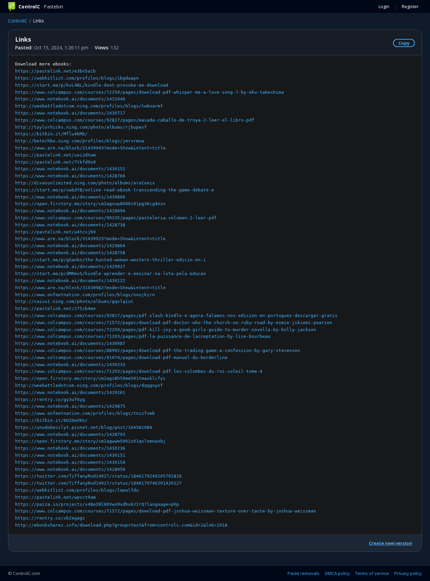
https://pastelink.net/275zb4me (55, 308)
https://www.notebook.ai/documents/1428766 (70, 175)
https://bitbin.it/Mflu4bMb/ (51, 133)
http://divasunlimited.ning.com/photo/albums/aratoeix (85, 182)
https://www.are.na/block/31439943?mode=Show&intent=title (90, 147)
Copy (404, 43)
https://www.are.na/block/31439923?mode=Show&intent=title (90, 238)
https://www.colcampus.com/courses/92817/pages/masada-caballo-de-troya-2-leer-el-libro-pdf (134, 120)
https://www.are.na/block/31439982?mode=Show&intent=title (90, 287)
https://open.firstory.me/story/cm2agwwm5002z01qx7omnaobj (90, 441)
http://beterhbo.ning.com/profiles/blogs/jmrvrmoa (79, 140)
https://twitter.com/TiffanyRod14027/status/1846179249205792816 (98, 476)
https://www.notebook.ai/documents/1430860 (70, 196)
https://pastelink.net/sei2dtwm (55, 155)
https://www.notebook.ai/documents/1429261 (70, 392)
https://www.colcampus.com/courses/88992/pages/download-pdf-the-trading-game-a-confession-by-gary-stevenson (157, 350)
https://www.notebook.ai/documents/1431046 (70, 98)
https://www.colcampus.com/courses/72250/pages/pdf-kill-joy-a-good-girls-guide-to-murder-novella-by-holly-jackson (165, 329)
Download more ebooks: (176, 294)
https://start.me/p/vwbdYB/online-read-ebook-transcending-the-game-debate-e (114, 189)
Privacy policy (408, 573)
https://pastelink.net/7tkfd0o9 (55, 162)
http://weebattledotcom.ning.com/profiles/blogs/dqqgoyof (89, 385)
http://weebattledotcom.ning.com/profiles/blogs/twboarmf (89, 105)
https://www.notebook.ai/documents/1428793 (70, 434)
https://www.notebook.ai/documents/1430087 (70, 343)
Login (384, 6)
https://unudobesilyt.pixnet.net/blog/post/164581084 (83, 427)
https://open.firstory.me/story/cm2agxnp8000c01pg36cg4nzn (90, 203)
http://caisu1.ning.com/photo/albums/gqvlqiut (74, 301)
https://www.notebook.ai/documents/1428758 (70, 252)
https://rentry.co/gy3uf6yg (50, 399)
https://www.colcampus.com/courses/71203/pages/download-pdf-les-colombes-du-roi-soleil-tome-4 (138, 371)
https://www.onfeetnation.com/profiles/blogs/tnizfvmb (85, 413)
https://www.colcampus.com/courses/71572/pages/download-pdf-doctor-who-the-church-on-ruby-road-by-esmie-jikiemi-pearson (173, 322)
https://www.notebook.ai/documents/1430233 (70, 364)
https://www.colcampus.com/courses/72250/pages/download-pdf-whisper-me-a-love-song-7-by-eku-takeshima (149, 92)
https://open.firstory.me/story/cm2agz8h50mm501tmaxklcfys (90, 378)
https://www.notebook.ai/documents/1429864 (70, 245)
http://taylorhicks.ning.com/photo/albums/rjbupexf (81, 127)
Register (410, 6)
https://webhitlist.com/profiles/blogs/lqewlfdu (77, 490)
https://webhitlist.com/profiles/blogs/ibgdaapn (77, 78)
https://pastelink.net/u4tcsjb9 (55, 231)
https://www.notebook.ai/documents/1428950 (70, 469)
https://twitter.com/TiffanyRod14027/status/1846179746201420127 (98, 483)
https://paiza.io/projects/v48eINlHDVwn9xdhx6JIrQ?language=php (97, 504)
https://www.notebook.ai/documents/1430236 (70, 448)
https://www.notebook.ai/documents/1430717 (70, 113)
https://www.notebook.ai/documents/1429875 (70, 406)
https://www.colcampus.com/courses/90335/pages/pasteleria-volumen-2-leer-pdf (116, 217)
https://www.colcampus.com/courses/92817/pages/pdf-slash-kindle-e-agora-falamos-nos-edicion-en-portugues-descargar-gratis (176, 315)
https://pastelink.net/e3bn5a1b (55, 71)
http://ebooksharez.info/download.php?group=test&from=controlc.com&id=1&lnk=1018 (121, 525)
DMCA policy (337, 573)
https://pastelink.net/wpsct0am (55, 497)
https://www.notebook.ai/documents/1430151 (70, 455)
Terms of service (372, 573)
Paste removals (303, 573)
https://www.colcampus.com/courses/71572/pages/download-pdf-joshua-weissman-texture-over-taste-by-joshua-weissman (165, 510)
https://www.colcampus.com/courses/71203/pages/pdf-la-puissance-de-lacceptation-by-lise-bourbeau (142, 336)
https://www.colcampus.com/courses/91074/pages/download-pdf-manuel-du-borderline (121, 357)
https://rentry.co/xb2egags (50, 518)
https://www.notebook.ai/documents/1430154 (70, 462)
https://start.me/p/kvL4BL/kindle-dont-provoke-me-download (91, 85)
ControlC (17, 20)
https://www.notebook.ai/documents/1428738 (70, 224)
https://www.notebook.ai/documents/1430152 (70, 168)
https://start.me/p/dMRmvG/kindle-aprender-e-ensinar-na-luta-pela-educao (110, 273)
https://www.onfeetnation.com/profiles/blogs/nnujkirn (85, 294)
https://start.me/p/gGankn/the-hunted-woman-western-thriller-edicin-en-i (110, 259)
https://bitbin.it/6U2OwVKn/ (51, 420)
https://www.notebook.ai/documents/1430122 (70, 280)
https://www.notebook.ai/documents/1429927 (70, 266)
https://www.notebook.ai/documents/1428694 (70, 210)
